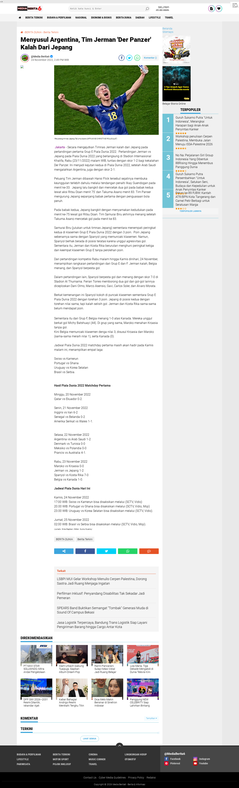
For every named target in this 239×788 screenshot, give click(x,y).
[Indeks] (212, 9)
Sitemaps (167, 31)
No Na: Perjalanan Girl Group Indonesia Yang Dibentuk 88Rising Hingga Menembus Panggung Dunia (194, 161)
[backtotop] (119, 746)
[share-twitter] (129, 58)
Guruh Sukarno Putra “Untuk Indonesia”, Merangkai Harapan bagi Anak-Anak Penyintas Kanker (194, 123)
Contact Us (89, 777)
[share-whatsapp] (137, 58)
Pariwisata (23, 764)
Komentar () (150, 57)
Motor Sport (61, 759)
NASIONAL (81, 17)
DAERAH (140, 17)
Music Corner (97, 759)
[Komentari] (149, 551)
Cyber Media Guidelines (112, 777)
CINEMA (93, 754)
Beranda (167, 28)
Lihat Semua (89, 738)
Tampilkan (151, 718)
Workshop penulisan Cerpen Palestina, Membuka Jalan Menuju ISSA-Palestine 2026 (194, 140)
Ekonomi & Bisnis (101, 17)
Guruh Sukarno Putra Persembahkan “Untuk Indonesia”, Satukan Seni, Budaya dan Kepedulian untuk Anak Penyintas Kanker (195, 181)
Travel (169, 17)
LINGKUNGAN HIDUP (136, 754)
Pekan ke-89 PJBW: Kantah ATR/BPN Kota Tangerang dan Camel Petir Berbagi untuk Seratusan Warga (195, 198)
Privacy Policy (136, 777)
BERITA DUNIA (123, 17)
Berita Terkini (34, 17)
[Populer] (219, 9)
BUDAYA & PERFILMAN (59, 17)
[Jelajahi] (234, 5)
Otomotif (130, 759)
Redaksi (151, 777)
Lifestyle (155, 17)
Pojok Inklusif (62, 764)
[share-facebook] (122, 58)
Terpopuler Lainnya (190, 211)
